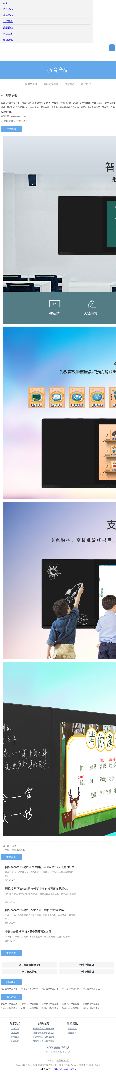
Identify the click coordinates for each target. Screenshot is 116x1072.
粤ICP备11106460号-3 (65, 1068)
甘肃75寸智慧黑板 (91, 1004)
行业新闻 (72, 1033)
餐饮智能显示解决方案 (43, 1041)
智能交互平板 (51, 84)
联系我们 (15, 1041)
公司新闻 (72, 1028)
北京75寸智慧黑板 (29, 1004)
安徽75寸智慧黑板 (9, 1004)
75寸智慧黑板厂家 (9, 989)
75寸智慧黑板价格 (91, 989)
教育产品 (8, 9)
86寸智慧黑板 (18, 850)
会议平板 (8, 21)
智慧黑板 (70, 84)
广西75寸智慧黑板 (29, 1008)
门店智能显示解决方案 (43, 1037)
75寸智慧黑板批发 (50, 989)
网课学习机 (31, 84)
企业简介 (15, 1028)
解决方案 (8, 33)
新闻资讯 (8, 40)
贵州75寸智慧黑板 (50, 1008)
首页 (5, 3)
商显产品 (8, 15)
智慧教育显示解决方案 (43, 1028)
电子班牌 (86, 84)
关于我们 (8, 27)
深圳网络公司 (62, 1060)
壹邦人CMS (94, 1065)
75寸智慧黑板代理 (29, 989)
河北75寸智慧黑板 (91, 1008)
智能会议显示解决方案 (43, 1033)
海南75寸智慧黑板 (70, 1008)
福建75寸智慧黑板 (70, 1004)
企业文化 (15, 1033)
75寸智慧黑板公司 (70, 989)
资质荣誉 (15, 1037)
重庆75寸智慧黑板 (50, 1004)
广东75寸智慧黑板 (9, 1008)
